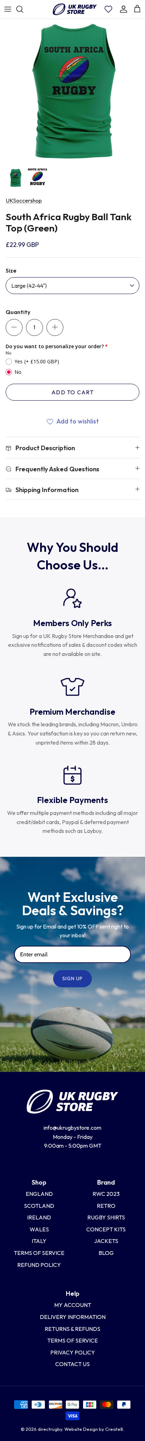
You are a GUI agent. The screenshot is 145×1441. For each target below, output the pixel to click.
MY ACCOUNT (72, 1304)
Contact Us (72, 1363)
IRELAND (39, 1217)
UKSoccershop (24, 200)
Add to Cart (72, 392)
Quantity (18, 311)
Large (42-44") (29, 285)
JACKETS (106, 1240)
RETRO (106, 1205)
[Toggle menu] (7, 9)
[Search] (23, 9)
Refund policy (39, 1264)
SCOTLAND (39, 1205)
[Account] (123, 9)
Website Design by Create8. (94, 1429)
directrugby (50, 1429)
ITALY (39, 1240)
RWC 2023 (106, 1193)
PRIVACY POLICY (72, 1352)
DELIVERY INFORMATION (73, 1316)
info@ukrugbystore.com (72, 1127)
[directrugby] (74, 9)
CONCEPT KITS (106, 1229)
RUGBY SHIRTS (106, 1217)
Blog (106, 1252)
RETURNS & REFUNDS (72, 1328)
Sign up (72, 978)
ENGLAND (39, 1193)
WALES (39, 1229)
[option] (72, 91)
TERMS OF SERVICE (72, 1340)
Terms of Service (39, 1252)
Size (11, 270)
